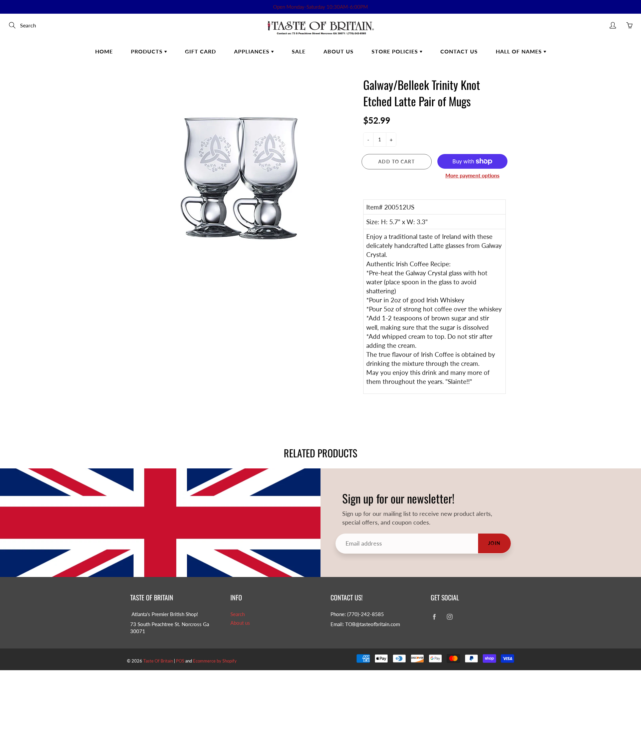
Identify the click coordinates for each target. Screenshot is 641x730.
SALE (298, 51)
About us (240, 623)
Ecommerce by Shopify (215, 661)
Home (104, 51)
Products (147, 51)
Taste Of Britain (158, 661)
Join (494, 543)
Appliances (252, 51)
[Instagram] (449, 617)
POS (180, 661)
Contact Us (459, 51)
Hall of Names (520, 51)
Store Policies (396, 51)
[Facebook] (434, 617)
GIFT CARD (200, 51)
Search (237, 614)
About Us (339, 51)
